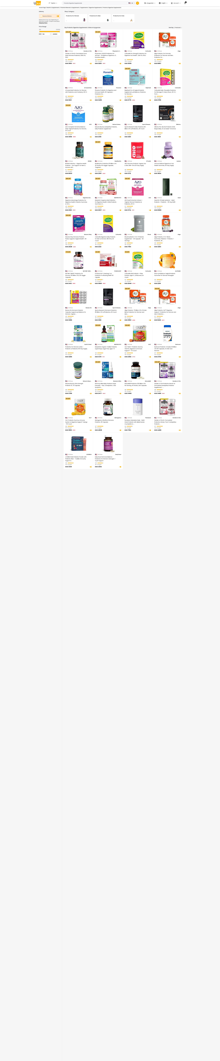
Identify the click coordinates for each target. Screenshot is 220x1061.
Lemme (179, 161)
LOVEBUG (89, 454)
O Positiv (148, 161)
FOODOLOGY (117, 271)
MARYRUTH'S (117, 197)
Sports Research (146, 124)
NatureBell (148, 381)
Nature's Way (88, 234)
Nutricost (178, 344)
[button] (149, 3)
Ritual (149, 234)
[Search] (137, 3)
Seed (179, 197)
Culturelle (148, 51)
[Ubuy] (37, 3)
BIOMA (90, 161)
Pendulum (148, 417)
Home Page (42, 7)
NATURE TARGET (87, 271)
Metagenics (118, 417)
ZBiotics (178, 124)
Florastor (118, 88)
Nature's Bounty (117, 124)
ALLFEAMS (178, 271)
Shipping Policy (43, 23)
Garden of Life (88, 51)
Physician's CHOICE (117, 51)
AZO (90, 124)
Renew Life (89, 308)
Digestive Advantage (87, 197)
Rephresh (148, 88)
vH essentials (88, 88)
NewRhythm (118, 161)
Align (179, 51)
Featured (177, 27)
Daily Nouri (118, 454)
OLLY (149, 344)
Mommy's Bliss (117, 381)
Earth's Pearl (88, 344)
